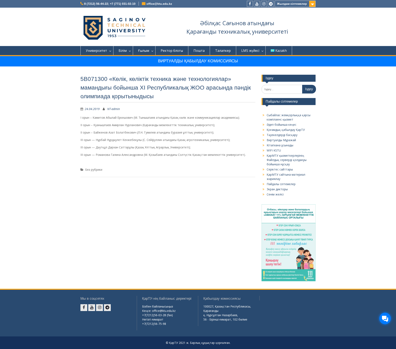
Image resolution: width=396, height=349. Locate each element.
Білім (123, 50)
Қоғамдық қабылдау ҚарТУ (286, 130)
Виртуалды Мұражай (281, 140)
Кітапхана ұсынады (280, 145)
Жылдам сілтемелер (292, 3)
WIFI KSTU (274, 150)
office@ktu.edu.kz (159, 3)
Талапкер (223, 50)
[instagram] (264, 4)
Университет (96, 50)
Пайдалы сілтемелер (281, 184)
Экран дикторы (277, 189)
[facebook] (250, 4)
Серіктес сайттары (280, 169)
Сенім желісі (275, 194)
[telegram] (271, 4)
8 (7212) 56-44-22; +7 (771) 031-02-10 (110, 3)
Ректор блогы (172, 50)
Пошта (199, 50)
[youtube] (257, 4)
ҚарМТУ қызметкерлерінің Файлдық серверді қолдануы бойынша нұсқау (286, 160)
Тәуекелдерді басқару (282, 135)
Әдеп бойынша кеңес (281, 125)
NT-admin (113, 109)
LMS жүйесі (250, 50)
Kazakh (281, 50)
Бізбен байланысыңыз (157, 306)
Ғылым (143, 50)
